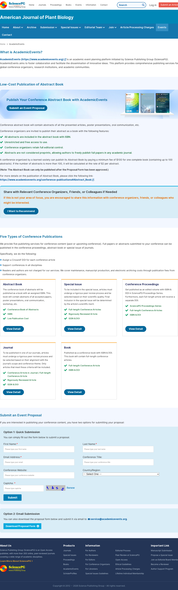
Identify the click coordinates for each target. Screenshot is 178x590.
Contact (103, 5)
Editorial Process (122, 550)
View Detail (13, 328)
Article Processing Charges (137, 27)
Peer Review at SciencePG (127, 555)
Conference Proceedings (142, 284)
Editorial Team (94, 27)
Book (67, 347)
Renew (71, 487)
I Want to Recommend (21, 211)
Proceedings (56, 5)
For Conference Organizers (97, 564)
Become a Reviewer (160, 564)
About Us (5, 545)
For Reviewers (91, 555)
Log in (153, 5)
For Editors (90, 560)
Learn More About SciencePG (15, 561)
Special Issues (70, 27)
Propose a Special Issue (162, 555)
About (17, 27)
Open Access (121, 560)
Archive (31, 27)
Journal (8, 347)
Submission (47, 27)
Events (79, 5)
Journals (42, 5)
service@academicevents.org (108, 519)
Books (68, 5)
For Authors (90, 550)
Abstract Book (12, 284)
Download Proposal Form (21, 526)
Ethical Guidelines (123, 564)
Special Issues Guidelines (96, 573)
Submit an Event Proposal (26, 108)
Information (91, 5)
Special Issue (73, 284)
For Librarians (91, 569)
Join (111, 27)
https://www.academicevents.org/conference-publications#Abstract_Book (45, 179)
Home (31, 5)
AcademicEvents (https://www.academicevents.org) (32, 59)
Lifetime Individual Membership (129, 573)
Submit (12, 497)
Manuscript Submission (161, 550)
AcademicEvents (70, 569)
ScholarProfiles (70, 573)
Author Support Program (162, 569)
